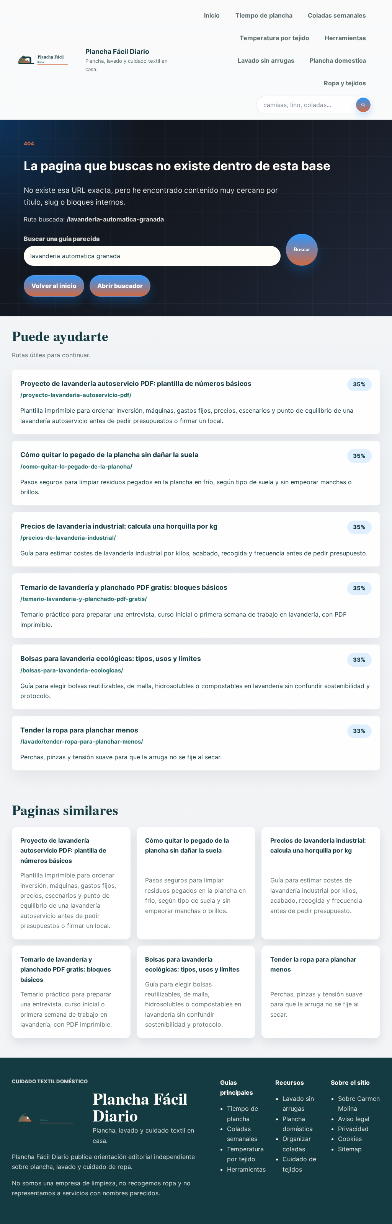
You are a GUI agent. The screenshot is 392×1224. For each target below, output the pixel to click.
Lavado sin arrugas (266, 60)
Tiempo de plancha (263, 15)
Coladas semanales (337, 15)
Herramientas (345, 38)
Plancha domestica (338, 60)
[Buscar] (363, 105)
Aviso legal (353, 1119)
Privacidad (353, 1129)
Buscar (302, 249)
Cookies (350, 1139)
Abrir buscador (120, 286)
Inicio (212, 15)
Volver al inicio (54, 286)
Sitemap (350, 1149)
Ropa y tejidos (345, 83)
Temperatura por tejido (274, 38)
